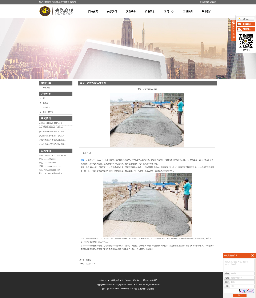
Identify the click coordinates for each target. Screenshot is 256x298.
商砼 (44, 98)
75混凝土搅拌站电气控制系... (52, 127)
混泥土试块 (90, 264)
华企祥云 (150, 289)
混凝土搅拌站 (48, 112)
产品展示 (150, 11)
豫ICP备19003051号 (110, 289)
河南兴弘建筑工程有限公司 (55, 156)
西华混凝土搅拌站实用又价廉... (53, 144)
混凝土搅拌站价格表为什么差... (53, 132)
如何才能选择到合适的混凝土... (53, 140)
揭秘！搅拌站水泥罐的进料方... (53, 123)
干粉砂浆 (46, 108)
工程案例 (188, 11)
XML (215, 2)
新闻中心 (169, 11)
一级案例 (46, 88)
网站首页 (93, 11)
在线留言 (247, 24)
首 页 (193, 83)
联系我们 (207, 11)
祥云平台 (133, 289)
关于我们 (112, 11)
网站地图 (203, 2)
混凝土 (45, 103)
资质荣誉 (131, 11)
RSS (210, 2)
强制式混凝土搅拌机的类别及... (53, 136)
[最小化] (252, 255)
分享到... (247, 29)
